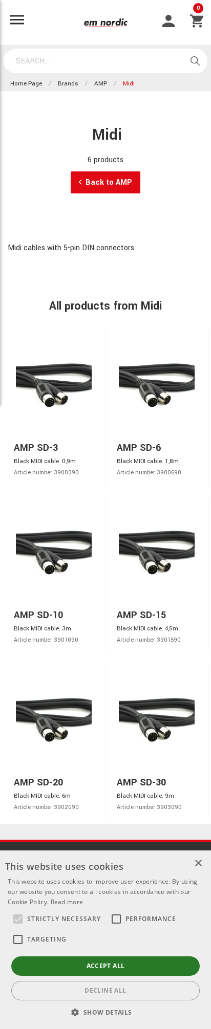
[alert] (105, 939)
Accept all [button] (106, 965)
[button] (18, 919)
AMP (100, 83)
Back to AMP (109, 182)
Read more (67, 901)
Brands (68, 83)
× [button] (198, 863)
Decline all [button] (105, 990)
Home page (26, 83)
